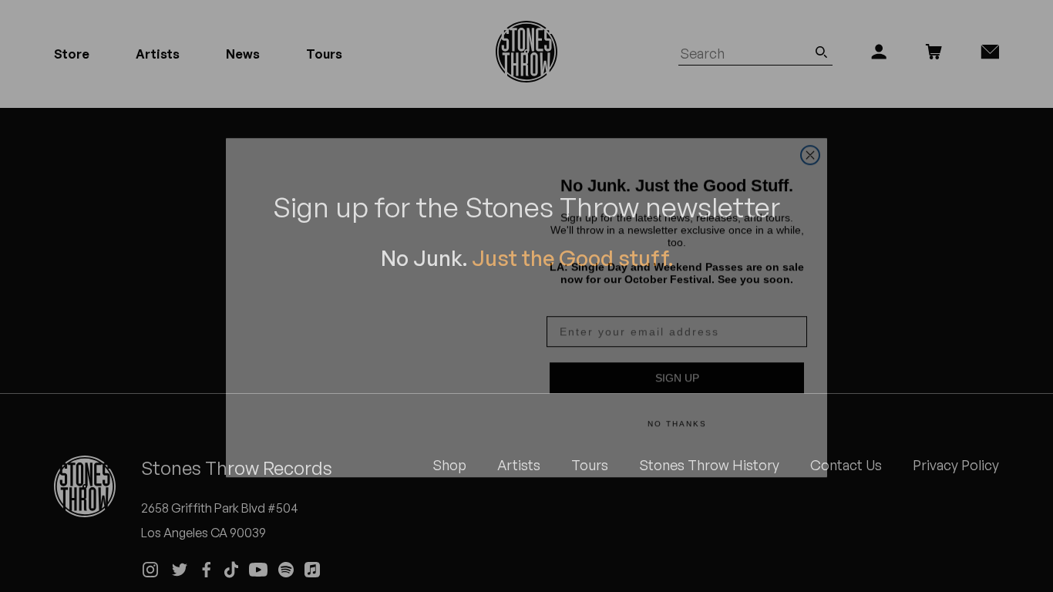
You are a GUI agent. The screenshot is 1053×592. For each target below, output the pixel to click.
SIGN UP (677, 366)
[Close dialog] (810, 125)
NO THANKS (677, 412)
